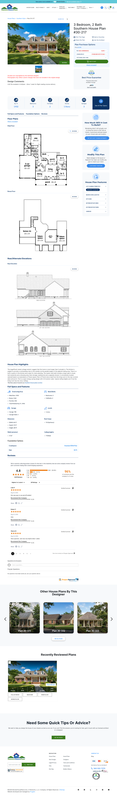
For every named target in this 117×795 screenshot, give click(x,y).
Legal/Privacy (52, 762)
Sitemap (62, 790)
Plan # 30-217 (51, 684)
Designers (66, 759)
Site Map (51, 769)
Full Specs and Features (16, 114)
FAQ (50, 766)
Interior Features (92, 203)
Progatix (32, 791)
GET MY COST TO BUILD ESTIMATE (97, 138)
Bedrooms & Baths (92, 194)
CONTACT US (95, 753)
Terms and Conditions (69, 762)
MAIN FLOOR (44, 694)
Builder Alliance (67, 769)
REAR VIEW (30, 694)
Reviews (44, 114)
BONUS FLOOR (15, 699)
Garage (88, 211)
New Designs (52, 759)
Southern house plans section (33, 382)
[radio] (43, 470)
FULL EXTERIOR (15, 694)
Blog (92, 756)
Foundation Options (33, 114)
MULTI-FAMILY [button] (40, 7)
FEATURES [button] (71, 7)
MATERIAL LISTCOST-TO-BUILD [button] (81, 7)
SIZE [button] (48, 7)
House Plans (11, 18)
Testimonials (66, 766)
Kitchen (89, 199)
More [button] (90, 7)
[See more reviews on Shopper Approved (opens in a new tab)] (21, 503)
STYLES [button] (54, 7)
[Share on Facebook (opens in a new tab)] (16, 503)
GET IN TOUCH (58, 737)
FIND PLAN (30, 764)
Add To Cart (92, 61)
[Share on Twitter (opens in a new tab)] (19, 503)
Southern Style (21, 18)
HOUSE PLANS (30, 7)
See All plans (58, 638)
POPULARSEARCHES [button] (62, 7)
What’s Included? (92, 65)
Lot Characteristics (93, 186)
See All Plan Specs (101, 105)
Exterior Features (92, 207)
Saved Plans (66, 756)
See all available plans (73, 1)
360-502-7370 (99, 768)
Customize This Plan (96, 165)
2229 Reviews (20, 477)
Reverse (64, 62)
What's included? (13, 121)
